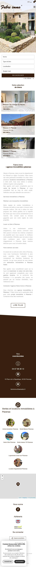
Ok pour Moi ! (20, 561)
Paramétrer (8, 561)
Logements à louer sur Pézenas (18, 455)
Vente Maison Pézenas (26, 429)
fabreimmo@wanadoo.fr (18, 389)
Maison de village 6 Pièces (14, 106)
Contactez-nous (8, 296)
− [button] (2, 478)
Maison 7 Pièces (9, 152)
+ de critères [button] (28, 78)
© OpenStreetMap (32, 497)
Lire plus (18, 305)
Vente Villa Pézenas (9, 442)
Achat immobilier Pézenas (10, 429)
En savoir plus (18, 335)
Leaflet (19, 497)
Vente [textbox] (5, 57)
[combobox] (18, 57)
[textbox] (18, 61)
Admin (26, 555)
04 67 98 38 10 (18, 369)
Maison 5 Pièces (9, 129)
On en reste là (19, 543)
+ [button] (2, 476)
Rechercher (18, 75)
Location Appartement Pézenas (18, 469)
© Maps (24, 497)
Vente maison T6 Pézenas (25, 442)
